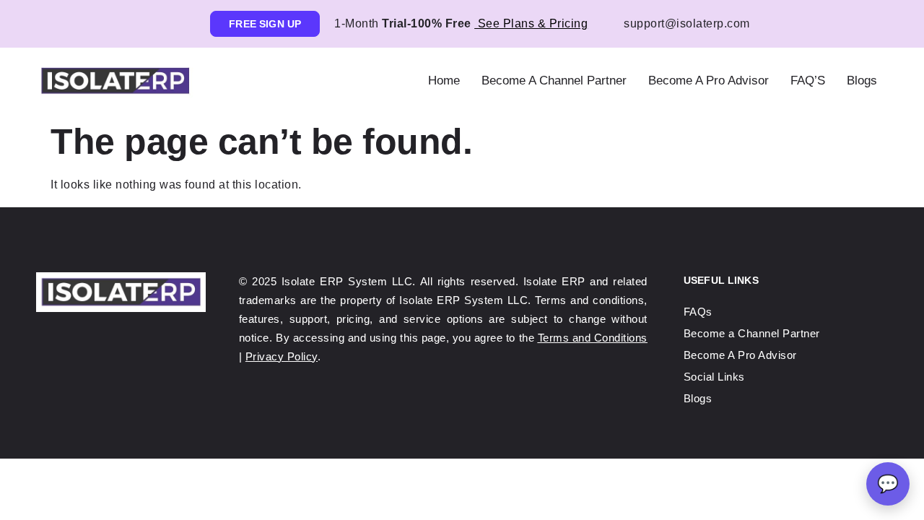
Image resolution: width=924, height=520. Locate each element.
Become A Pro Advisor (708, 80)
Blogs (862, 80)
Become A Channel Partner (554, 80)
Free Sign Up (265, 24)
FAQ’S (807, 80)
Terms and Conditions (593, 338)
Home (444, 80)
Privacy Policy (281, 356)
